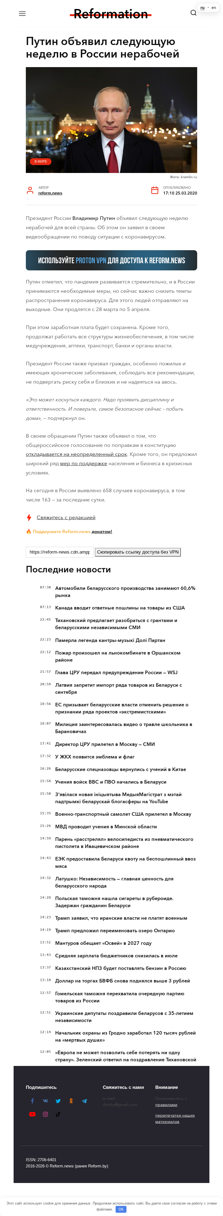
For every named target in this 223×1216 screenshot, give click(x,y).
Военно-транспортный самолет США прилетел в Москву (123, 814)
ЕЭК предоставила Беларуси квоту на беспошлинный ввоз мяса (125, 862)
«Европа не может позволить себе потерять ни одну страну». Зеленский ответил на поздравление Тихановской (125, 1056)
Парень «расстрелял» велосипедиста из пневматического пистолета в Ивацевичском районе (124, 842)
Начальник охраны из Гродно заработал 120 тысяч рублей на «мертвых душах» (125, 1036)
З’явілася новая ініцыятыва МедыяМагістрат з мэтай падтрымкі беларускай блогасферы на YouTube (118, 798)
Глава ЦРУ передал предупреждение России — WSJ (116, 672)
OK (121, 1209)
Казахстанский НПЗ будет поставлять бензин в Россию (120, 968)
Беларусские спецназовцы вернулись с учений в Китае (120, 769)
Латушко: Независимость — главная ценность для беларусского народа (114, 882)
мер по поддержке (83, 463)
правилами (166, 1104)
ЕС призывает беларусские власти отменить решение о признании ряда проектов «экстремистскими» (121, 708)
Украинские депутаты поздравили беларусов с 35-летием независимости (124, 1017)
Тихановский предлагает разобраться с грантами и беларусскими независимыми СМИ (116, 624)
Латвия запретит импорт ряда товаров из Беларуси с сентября (118, 688)
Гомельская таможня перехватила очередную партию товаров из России (119, 997)
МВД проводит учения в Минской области (106, 826)
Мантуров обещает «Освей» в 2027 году (103, 943)
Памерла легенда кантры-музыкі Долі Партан (110, 640)
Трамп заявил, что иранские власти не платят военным (121, 918)
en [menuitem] (214, 8)
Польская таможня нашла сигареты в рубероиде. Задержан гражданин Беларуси (114, 902)
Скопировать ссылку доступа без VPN (138, 552)
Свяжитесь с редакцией (66, 517)
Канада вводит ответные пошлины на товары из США (120, 608)
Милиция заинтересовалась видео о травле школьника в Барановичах (123, 728)
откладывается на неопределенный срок (76, 454)
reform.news (50, 193)
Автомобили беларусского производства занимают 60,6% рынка (125, 591)
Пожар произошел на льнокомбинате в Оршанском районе (118, 656)
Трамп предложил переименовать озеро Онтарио (115, 930)
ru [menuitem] (202, 8)
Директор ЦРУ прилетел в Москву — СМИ (105, 744)
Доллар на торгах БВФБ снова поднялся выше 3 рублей (122, 981)
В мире (41, 161)
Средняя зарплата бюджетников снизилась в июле (116, 955)
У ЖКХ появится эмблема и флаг (95, 757)
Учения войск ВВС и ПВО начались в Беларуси (110, 782)
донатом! (102, 531)
